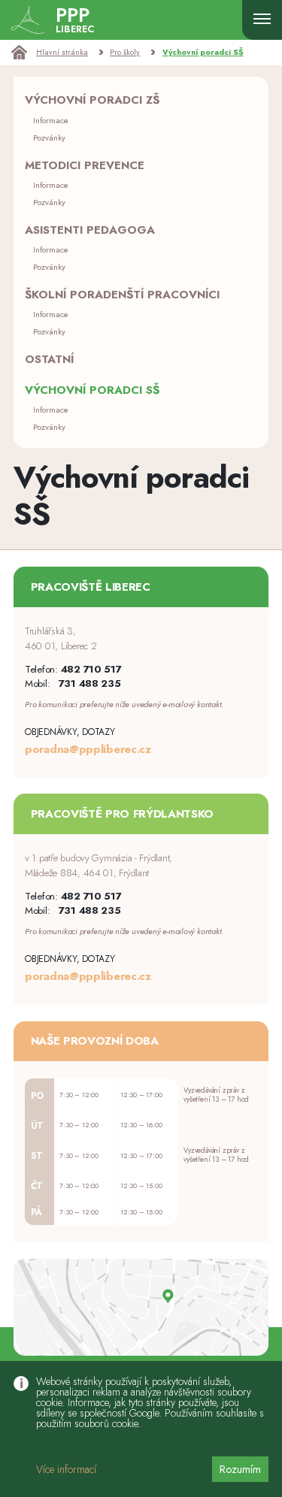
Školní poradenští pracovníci (122, 294)
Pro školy (125, 52)
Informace (50, 120)
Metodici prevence (84, 165)
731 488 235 (90, 683)
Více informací (66, 1469)
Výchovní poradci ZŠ (92, 100)
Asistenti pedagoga (90, 230)
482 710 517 (91, 669)
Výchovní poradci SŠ (203, 52)
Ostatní (49, 359)
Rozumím (240, 1469)
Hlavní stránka (62, 52)
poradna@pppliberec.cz (88, 749)
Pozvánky (49, 138)
